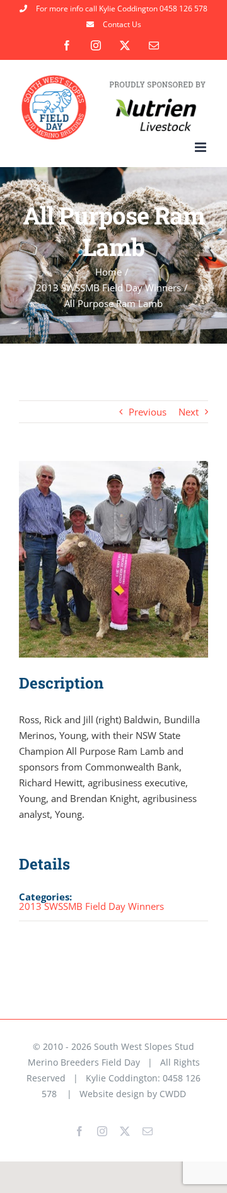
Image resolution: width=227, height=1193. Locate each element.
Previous (147, 411)
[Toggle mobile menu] (201, 147)
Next (188, 411)
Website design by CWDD (132, 1094)
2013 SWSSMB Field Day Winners (91, 906)
